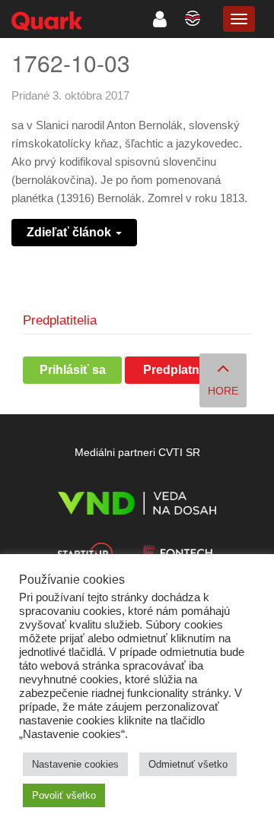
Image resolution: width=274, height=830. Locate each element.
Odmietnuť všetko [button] (188, 764)
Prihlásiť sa (73, 369)
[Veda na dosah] (136, 506)
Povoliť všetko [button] (64, 795)
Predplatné (174, 369)
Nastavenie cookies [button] (75, 764)
